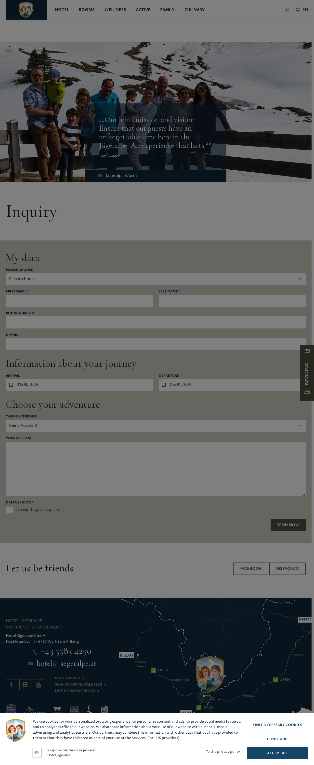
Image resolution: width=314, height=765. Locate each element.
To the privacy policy (223, 751)
